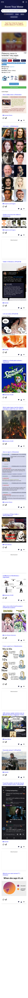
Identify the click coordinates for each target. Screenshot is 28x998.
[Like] (21, 120)
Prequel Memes (8, 544)
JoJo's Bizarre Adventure (10, 635)
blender (23, 63)
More (24, 60)
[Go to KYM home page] (2, 2)
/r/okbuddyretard (7, 63)
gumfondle (13, 63)
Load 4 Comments (14, 87)
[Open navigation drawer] (26, 2)
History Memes (7, 739)
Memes (22, 14)
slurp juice (4, 64)
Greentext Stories (8, 115)
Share (4, 60)
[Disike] (19, 120)
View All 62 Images (14, 83)
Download (17, 60)
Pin (10, 60)
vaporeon (19, 63)
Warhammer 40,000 (8, 394)
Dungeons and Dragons (9, 203)
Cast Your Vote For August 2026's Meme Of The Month (14, 24)
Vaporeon (12, 66)
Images (17, 14)
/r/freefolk (6, 302)
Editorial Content (14, 16)
